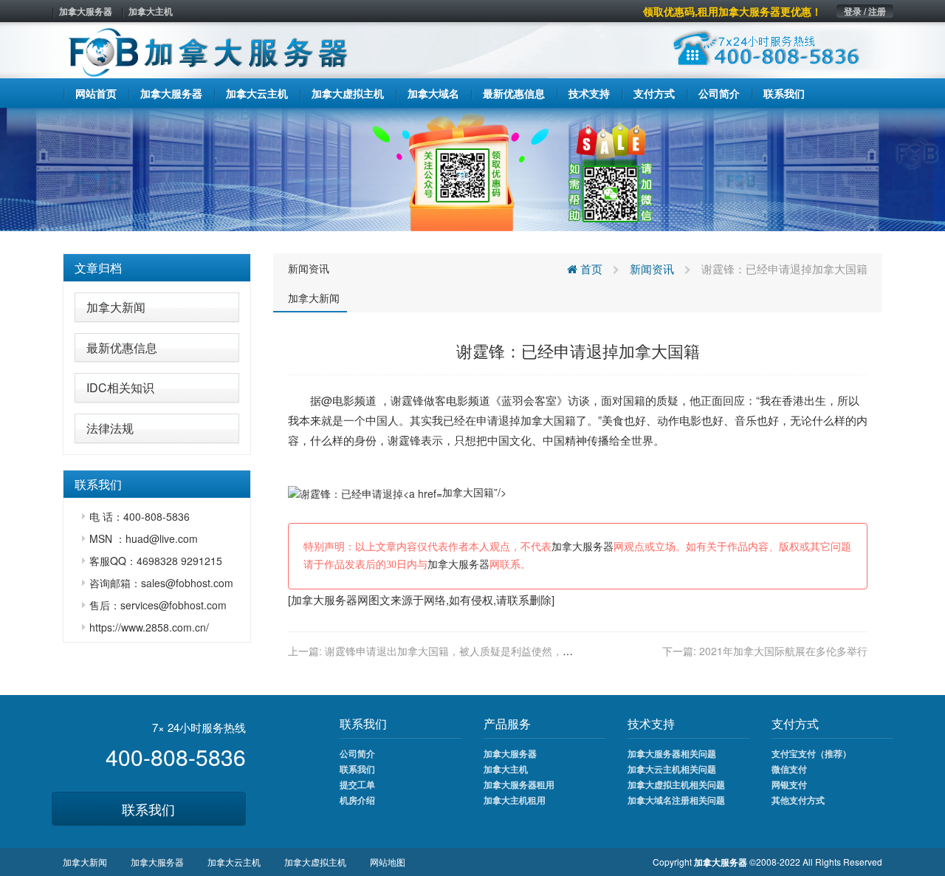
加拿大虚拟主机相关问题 (676, 784)
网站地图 (387, 861)
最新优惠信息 (121, 347)
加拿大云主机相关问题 (672, 769)
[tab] (156, 268)
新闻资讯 (308, 268)
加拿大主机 (150, 11)
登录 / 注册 (865, 11)
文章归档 (98, 267)
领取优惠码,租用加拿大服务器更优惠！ (732, 11)
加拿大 (537, 420)
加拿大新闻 (115, 306)
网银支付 (789, 784)
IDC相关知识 (120, 387)
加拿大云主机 (234, 861)
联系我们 (148, 808)
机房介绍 (357, 800)
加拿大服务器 (85, 11)
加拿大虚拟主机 (315, 861)
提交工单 (357, 784)
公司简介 (357, 753)
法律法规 (110, 428)
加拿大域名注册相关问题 (676, 800)
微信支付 (789, 769)
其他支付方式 (798, 800)
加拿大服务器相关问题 (672, 753)
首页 (589, 268)
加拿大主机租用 (515, 800)
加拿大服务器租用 (519, 784)
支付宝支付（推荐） (811, 753)
